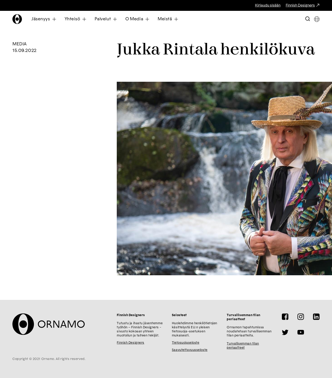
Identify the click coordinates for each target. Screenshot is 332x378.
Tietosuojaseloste (185, 342)
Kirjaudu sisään (268, 5)
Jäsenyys (40, 19)
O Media (134, 19)
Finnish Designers (300, 5)
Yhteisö (72, 19)
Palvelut (103, 19)
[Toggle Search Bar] (307, 19)
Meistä (165, 19)
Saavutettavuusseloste (190, 350)
